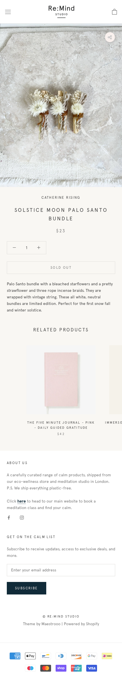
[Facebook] (9, 517)
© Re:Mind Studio (61, 616)
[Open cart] (114, 12)
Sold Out (61, 268)
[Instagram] (22, 517)
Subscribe (26, 588)
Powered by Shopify (81, 624)
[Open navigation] (8, 12)
